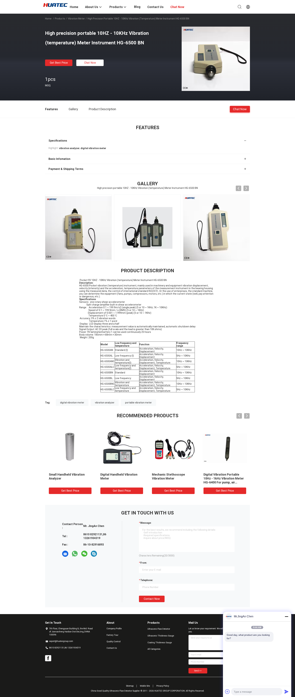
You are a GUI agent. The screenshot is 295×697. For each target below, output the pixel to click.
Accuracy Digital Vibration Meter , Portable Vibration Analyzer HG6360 (147, 478)
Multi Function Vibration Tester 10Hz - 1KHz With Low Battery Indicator (201, 478)
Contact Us (112, 648)
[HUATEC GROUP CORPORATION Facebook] (48, 658)
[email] (65, 554)
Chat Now (90, 62)
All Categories (154, 649)
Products (60, 18)
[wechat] (84, 554)
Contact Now (152, 598)
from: (143, 562)
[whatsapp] (75, 554)
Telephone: (146, 580)
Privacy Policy (162, 686)
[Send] (286, 691)
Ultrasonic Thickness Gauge (161, 636)
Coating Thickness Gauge (160, 642)
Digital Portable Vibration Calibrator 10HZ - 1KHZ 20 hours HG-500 (96, 478)
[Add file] (227, 691)
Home (48, 18)
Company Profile (114, 628)
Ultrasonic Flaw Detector (159, 629)
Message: (145, 522)
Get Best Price (59, 62)
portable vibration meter (138, 402)
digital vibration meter (72, 402)
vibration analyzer (104, 402)
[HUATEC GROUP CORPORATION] (55, 4)
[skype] (94, 554)
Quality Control (114, 641)
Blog (137, 7)
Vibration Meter (76, 18)
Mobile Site (145, 686)
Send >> (198, 671)
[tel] (103, 554)
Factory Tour (112, 635)
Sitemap (130, 686)
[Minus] (286, 616)
